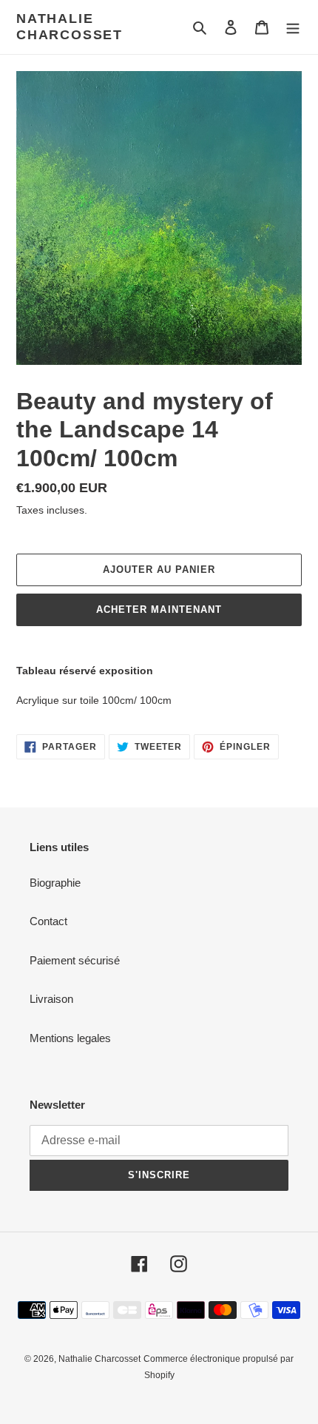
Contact (48, 921)
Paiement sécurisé (75, 960)
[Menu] (292, 27)
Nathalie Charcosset (69, 26)
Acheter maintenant (159, 609)
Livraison (51, 999)
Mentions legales (70, 1038)
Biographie (55, 882)
